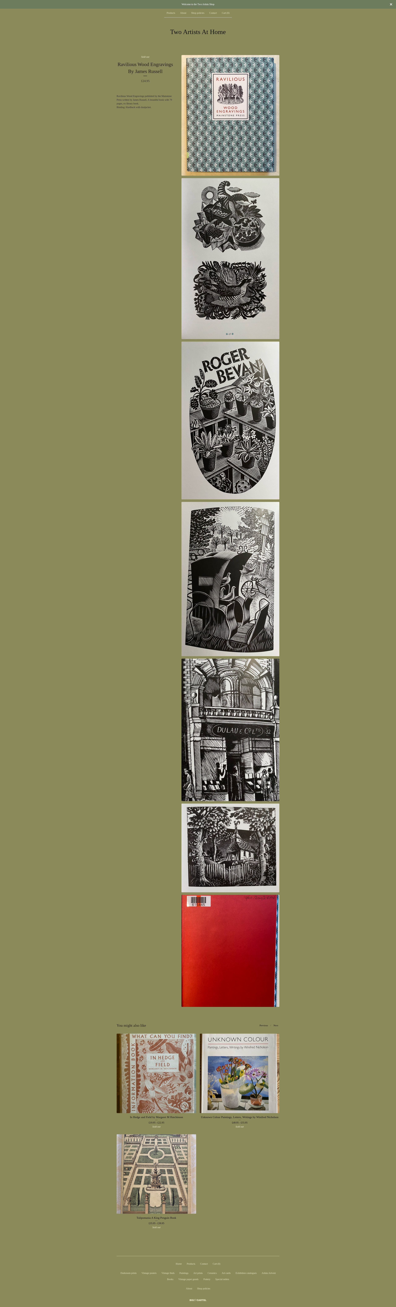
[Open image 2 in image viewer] (230, 258)
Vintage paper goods (188, 1279)
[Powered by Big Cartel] (198, 1300)
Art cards (226, 1273)
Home (179, 1263)
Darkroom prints (129, 1273)
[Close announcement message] (391, 4)
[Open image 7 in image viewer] (230, 951)
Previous (264, 1025)
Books (170, 1279)
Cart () (225, 13)
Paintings (183, 1273)
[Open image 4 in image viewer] (230, 579)
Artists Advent (269, 1273)
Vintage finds (167, 1273)
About (183, 13)
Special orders (222, 1279)
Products (171, 13)
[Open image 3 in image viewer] (230, 420)
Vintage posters (149, 1273)
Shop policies (197, 13)
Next (275, 1025)
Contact (213, 13)
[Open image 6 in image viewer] (230, 848)
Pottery (206, 1279)
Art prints (198, 1273)
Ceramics (212, 1273)
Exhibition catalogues (246, 1273)
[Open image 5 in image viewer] (230, 730)
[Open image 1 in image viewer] (230, 115)
